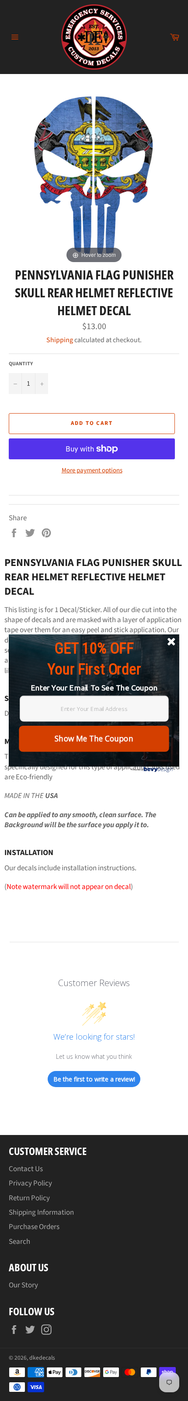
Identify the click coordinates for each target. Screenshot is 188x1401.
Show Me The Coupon (94, 739)
